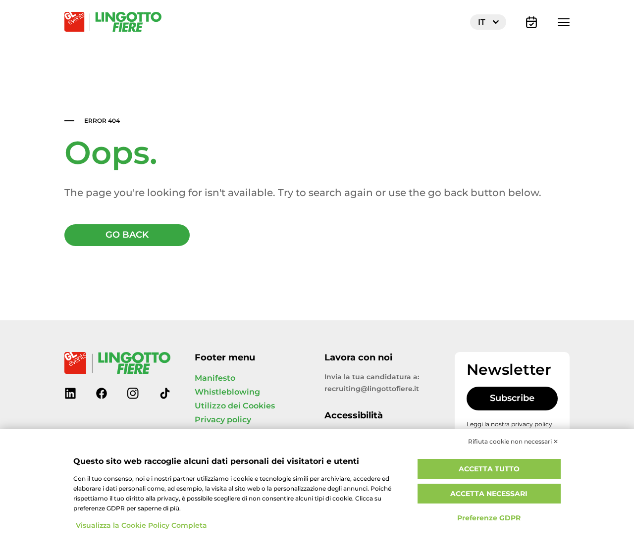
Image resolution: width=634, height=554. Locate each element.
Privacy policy (223, 419)
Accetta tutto (489, 469)
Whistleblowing (227, 392)
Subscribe (512, 398)
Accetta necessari (489, 494)
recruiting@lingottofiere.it (371, 389)
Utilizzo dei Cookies (235, 406)
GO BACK (127, 235)
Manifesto (215, 378)
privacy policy (531, 424)
